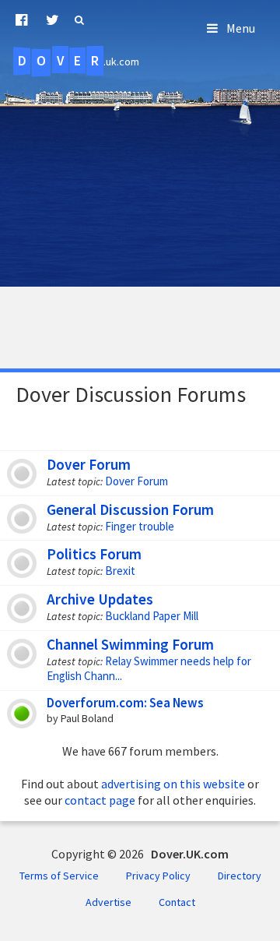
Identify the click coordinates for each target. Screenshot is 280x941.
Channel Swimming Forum (130, 644)
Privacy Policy (158, 876)
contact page (100, 800)
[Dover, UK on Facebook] (21, 20)
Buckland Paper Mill (151, 615)
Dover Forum (89, 464)
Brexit (120, 570)
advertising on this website (173, 783)
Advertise (108, 902)
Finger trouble (139, 526)
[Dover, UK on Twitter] (52, 20)
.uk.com (78, 60)
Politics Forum (94, 554)
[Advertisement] (140, 216)
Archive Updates (100, 599)
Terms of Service (59, 876)
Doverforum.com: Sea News (125, 702)
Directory (239, 876)
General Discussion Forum (130, 509)
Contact (177, 902)
